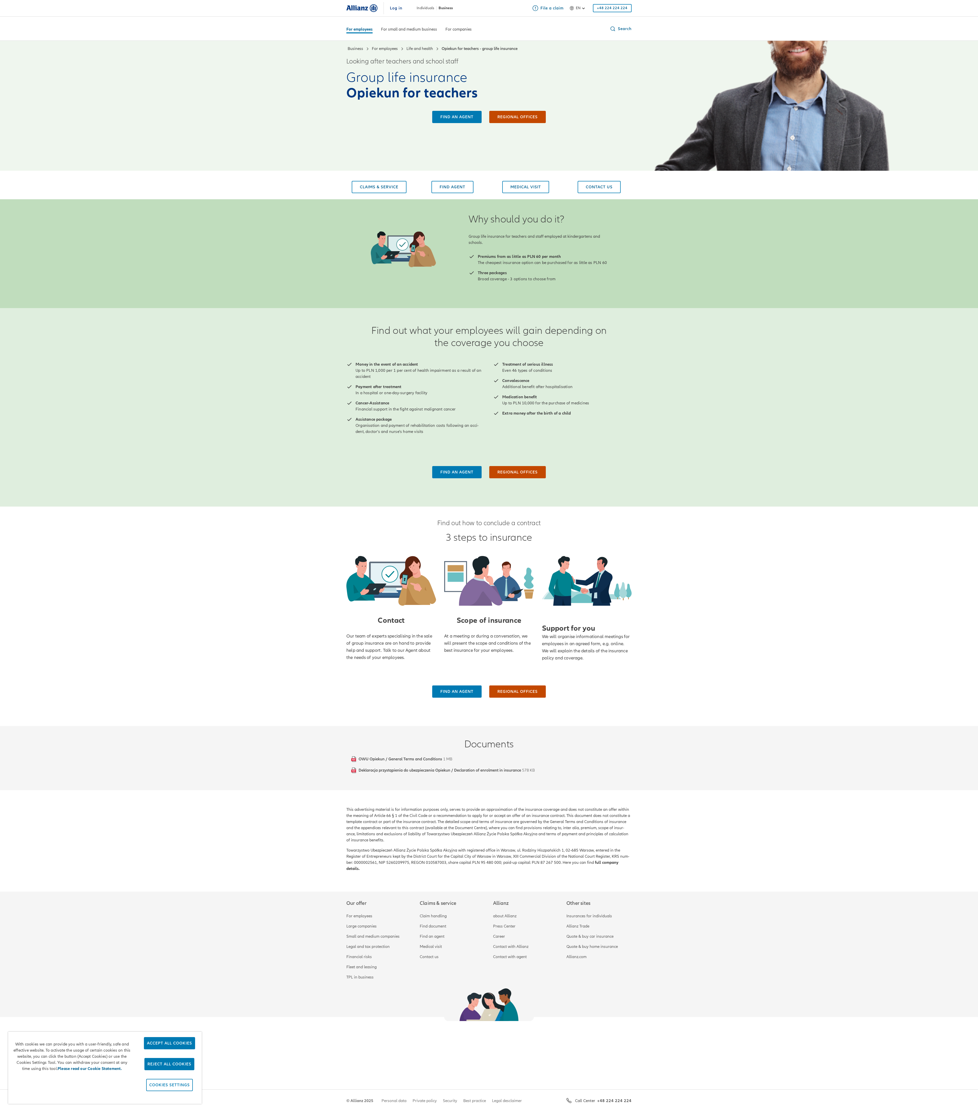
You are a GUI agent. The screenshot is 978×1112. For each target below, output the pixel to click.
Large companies (361, 926)
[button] (621, 29)
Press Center (504, 926)
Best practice (474, 1100)
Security (450, 1100)
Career (499, 936)
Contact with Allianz (510, 946)
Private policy (425, 1100)
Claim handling (433, 916)
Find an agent (432, 936)
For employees (359, 29)
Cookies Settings (169, 1085)
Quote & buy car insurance (590, 936)
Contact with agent (510, 956)
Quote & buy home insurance (592, 946)
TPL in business (360, 977)
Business (446, 8)
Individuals (425, 8)
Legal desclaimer (507, 1100)
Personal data (394, 1100)
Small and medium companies (373, 936)
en (578, 8)
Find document (433, 926)
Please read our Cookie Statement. (90, 1068)
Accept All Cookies (169, 1043)
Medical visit (431, 946)
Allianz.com (576, 956)
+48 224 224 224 (614, 1100)
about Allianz (505, 916)
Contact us (429, 956)
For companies (458, 29)
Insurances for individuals (589, 916)
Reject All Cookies (169, 1064)
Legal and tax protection (368, 946)
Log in (396, 8)
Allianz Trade (577, 926)
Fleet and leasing (361, 967)
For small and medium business (409, 29)
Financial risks (359, 956)
